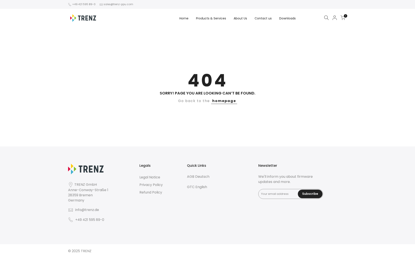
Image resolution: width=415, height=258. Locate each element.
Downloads (287, 18)
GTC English (197, 186)
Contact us (263, 18)
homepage (224, 100)
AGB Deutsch (198, 176)
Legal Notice (149, 177)
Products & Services (211, 18)
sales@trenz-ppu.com (118, 4)
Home (183, 18)
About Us (240, 18)
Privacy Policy (151, 184)
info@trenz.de (87, 209)
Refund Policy (150, 192)
